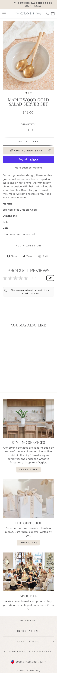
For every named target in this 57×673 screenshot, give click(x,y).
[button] (36, 278)
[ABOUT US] (28, 572)
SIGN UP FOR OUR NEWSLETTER (27, 651)
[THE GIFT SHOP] (28, 498)
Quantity (28, 124)
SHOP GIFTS (29, 542)
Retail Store (27, 641)
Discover (27, 620)
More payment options (28, 167)
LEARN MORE (28, 469)
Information (27, 631)
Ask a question (28, 245)
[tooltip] (50, 150)
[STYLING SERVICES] (28, 418)
